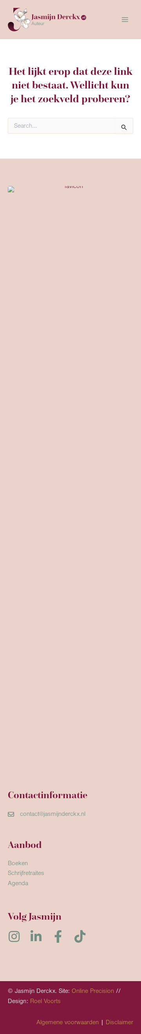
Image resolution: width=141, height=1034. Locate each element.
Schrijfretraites (26, 873)
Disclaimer (119, 1022)
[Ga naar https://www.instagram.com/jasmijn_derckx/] (14, 937)
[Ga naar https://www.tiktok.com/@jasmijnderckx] (80, 937)
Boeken (18, 863)
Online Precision (93, 990)
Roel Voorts (45, 1001)
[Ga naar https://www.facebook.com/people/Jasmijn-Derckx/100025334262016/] (58, 937)
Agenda (18, 883)
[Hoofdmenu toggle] (125, 19)
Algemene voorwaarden (67, 1022)
